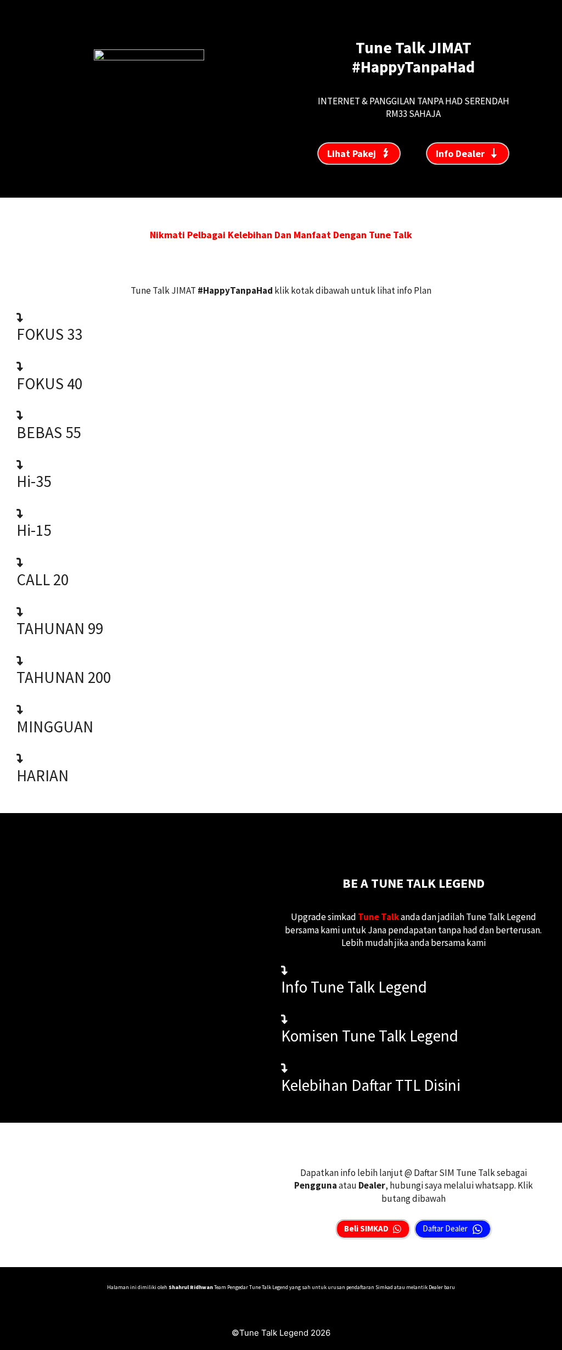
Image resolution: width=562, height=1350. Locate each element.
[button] (281, 327)
